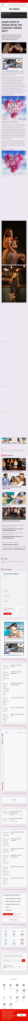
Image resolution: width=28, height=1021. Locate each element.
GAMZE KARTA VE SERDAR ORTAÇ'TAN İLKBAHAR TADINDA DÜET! (13, 450)
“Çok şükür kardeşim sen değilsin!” (10, 544)
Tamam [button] (21, 1015)
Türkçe (17, 1)
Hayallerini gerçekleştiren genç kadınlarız (12, 471)
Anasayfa (4, 13)
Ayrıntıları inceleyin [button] (6, 1019)
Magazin (9, 13)
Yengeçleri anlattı (6, 505)
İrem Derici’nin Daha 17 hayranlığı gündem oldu (13, 549)
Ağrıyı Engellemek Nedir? (16, 818)
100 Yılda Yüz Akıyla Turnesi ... (18, 878)
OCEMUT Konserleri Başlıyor (17, 707)
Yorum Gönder (7, 613)
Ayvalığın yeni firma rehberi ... (18, 866)
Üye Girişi (11, 1)
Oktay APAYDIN (12, 814)
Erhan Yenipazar (12, 820)
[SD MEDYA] (14, 979)
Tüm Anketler (17, 914)
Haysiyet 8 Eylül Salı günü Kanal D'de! (11, 521)
